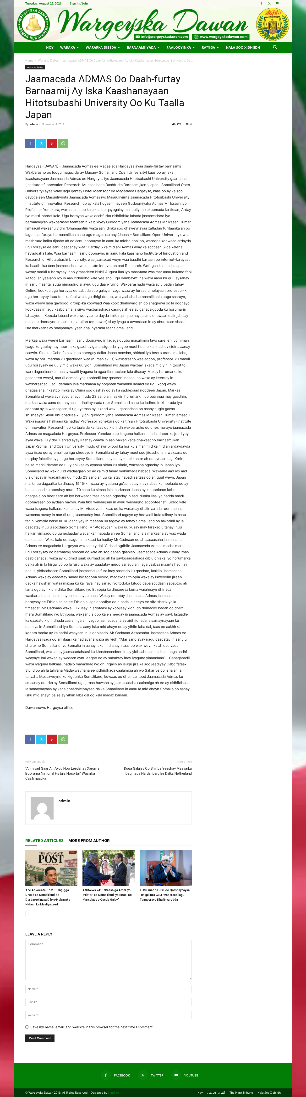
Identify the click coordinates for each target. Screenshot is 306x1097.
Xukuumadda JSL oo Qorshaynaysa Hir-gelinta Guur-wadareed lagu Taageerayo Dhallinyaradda (165, 894)
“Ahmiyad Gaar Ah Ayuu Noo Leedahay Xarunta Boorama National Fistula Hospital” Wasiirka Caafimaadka (62, 773)
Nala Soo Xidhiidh (243, 47)
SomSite (113, 1093)
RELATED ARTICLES (44, 840)
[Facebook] (261, 3)
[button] (275, 48)
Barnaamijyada (141, 47)
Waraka (67, 47)
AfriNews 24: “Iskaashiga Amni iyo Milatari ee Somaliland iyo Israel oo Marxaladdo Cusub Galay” (107, 894)
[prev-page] (28, 914)
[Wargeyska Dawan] (153, 24)
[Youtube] (277, 3)
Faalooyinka (179, 47)
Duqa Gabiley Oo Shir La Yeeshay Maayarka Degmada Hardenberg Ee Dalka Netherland (158, 771)
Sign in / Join (79, 3)
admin (34, 124)
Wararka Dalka (48, 60)
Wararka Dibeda (101, 47)
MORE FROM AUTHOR (89, 840)
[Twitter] (269, 3)
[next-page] (36, 914)
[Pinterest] (52, 143)
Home (29, 60)
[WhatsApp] (63, 143)
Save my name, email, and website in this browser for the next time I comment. (91, 1027)
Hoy (50, 47)
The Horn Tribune (241, 1093)
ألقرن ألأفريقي (216, 1093)
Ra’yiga (208, 47)
